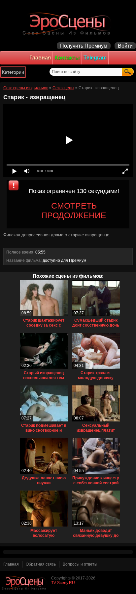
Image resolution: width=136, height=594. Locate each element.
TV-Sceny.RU (63, 582)
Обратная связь (41, 564)
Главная (40, 57)
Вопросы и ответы (80, 564)
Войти (125, 46)
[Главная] (68, 23)
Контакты (67, 57)
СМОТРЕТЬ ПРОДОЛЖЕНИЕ (73, 210)
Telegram (95, 57)
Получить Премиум (83, 46)
